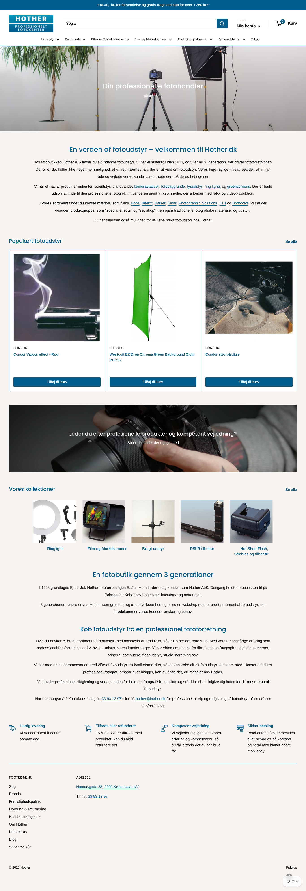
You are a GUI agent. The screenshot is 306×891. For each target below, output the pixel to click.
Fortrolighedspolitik (25, 801)
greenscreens (238, 186)
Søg (12, 786)
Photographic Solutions (198, 203)
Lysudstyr (47, 39)
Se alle (291, 241)
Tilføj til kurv (57, 382)
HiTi (223, 203)
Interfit (147, 203)
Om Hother (18, 824)
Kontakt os (18, 832)
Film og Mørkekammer (151, 39)
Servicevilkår (20, 847)
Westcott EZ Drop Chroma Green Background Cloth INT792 (152, 357)
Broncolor (240, 203)
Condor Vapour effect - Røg (35, 354)
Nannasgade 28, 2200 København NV (107, 787)
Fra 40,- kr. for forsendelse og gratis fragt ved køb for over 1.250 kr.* (153, 5)
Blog (12, 839)
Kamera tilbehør (229, 39)
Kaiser (160, 203)
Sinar (172, 203)
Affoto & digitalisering (192, 39)
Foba (135, 203)
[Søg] (222, 23)
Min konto (247, 26)
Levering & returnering (27, 809)
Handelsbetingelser (25, 817)
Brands (15, 794)
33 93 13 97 (111, 699)
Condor (20, 348)
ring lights (213, 186)
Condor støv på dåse (222, 354)
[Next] (297, 320)
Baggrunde (73, 39)
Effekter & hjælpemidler (107, 39)
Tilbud (255, 39)
